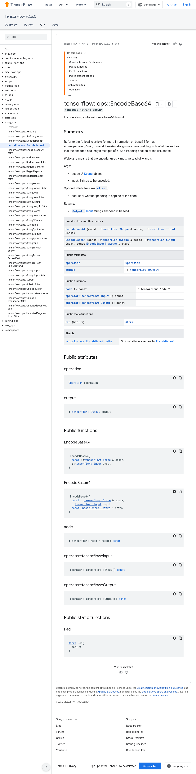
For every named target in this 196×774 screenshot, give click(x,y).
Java (55, 24)
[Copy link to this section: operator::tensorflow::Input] (117, 556)
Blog (58, 725)
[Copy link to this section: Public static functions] (115, 618)
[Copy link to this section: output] (80, 398)
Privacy (72, 766)
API (61, 4)
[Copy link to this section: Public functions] (102, 431)
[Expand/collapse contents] (85, 53)
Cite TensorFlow (135, 750)
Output (78, 211)
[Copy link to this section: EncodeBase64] (95, 442)
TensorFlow (70, 43)
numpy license (160, 695)
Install (48, 4)
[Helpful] (175, 44)
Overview (11, 24)
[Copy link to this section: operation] (86, 369)
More (79, 4)
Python (28, 24)
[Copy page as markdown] (169, 104)
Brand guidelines (136, 744)
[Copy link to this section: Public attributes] (102, 357)
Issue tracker (134, 725)
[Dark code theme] (174, 378)
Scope (88, 174)
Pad (68, 322)
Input (90, 211)
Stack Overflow (135, 737)
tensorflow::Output (144, 270)
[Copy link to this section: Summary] (88, 132)
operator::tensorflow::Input (87, 296)
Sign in (187, 4)
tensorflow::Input (161, 229)
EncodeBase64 (76, 229)
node (69, 289)
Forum (60, 731)
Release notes (134, 731)
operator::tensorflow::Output (88, 303)
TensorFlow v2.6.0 (20, 16)
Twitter (60, 744)
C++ (42, 24)
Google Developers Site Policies (159, 691)
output (70, 270)
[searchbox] (26, 37)
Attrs (102, 188)
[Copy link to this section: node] (78, 527)
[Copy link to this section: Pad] (75, 629)
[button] (25, 54)
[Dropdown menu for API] (68, 4)
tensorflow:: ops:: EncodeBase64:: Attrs (88, 341)
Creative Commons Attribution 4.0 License (160, 687)
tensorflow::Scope (115, 229)
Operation (132, 263)
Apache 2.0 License (108, 691)
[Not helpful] (181, 44)
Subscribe (150, 766)
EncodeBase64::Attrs (102, 243)
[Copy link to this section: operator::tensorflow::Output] (120, 585)
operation (72, 263)
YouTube (61, 750)
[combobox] (113, 4)
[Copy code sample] (180, 378)
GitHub (172, 4)
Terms (60, 766)
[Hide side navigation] (46, 767)
